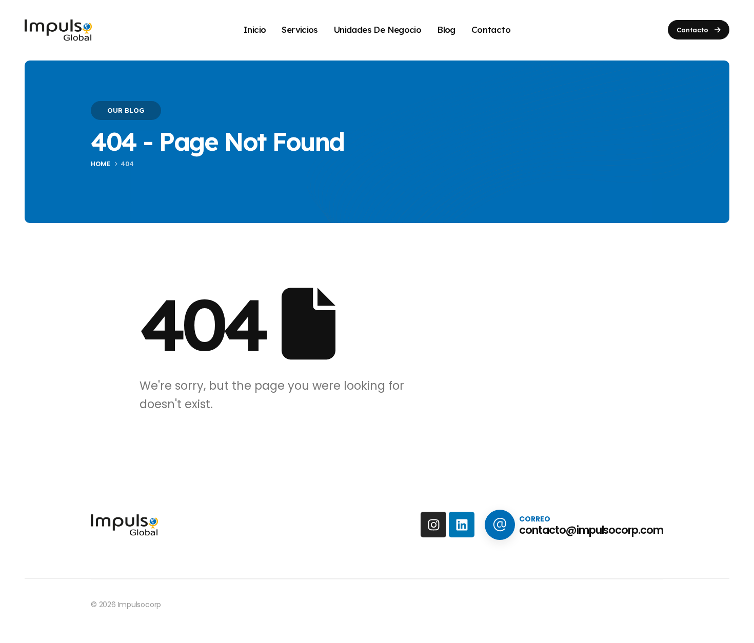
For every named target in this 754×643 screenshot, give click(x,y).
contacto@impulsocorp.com (591, 530)
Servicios (300, 29)
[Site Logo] (58, 30)
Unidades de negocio (377, 29)
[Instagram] (433, 524)
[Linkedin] (461, 524)
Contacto (490, 29)
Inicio (255, 29)
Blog (446, 29)
